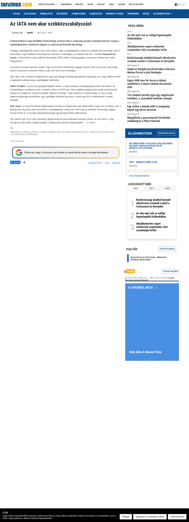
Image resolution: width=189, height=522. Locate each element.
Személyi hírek (78, 14)
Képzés (146, 14)
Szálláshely (30, 14)
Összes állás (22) (166, 133)
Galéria (121, 4)
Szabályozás (95, 14)
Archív (30, 33)
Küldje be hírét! (136, 4)
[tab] (136, 188)
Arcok (90, 4)
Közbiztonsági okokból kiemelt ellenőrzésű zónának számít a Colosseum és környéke (153, 203)
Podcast (101, 4)
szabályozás (95, 163)
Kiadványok (66, 4)
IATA (107, 163)
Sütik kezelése (177, 517)
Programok (133, 14)
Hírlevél (79, 4)
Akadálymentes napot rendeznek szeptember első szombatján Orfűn (152, 227)
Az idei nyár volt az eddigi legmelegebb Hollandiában (151, 215)
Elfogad (125, 517)
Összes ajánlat (167, 249)
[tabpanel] (151, 215)
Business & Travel (115, 14)
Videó (111, 4)
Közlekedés (62, 14)
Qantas (116, 163)
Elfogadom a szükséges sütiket (150, 517)
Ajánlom (17, 162)
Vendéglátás (46, 14)
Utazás (16, 14)
